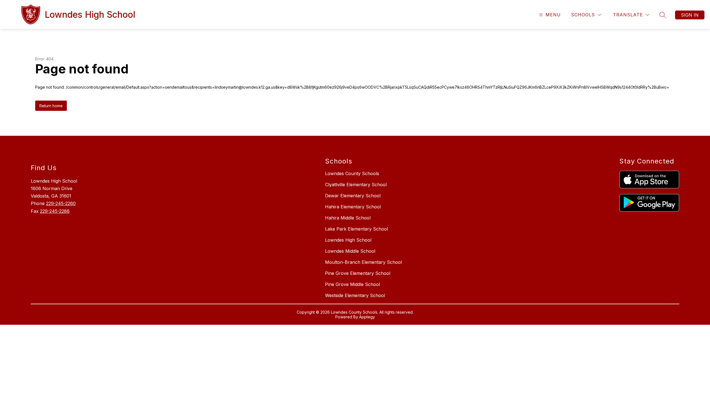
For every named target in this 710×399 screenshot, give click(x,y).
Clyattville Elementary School (356, 184)
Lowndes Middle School (350, 251)
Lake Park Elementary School (356, 229)
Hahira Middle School (348, 218)
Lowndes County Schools (352, 173)
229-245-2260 (61, 203)
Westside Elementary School (355, 295)
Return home (51, 105)
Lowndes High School (348, 240)
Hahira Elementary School (353, 206)
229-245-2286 (55, 211)
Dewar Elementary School (353, 195)
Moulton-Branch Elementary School (363, 262)
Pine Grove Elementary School (357, 273)
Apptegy (367, 316)
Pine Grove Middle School (352, 284)
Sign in (690, 15)
